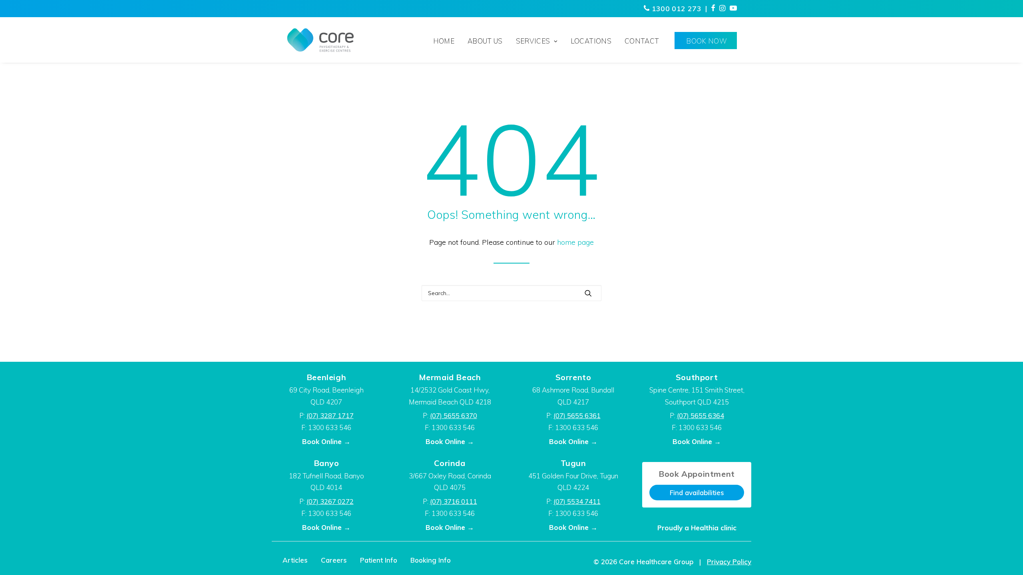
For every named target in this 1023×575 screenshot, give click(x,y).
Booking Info (430, 560)
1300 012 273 (675, 8)
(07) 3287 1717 (330, 415)
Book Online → (326, 441)
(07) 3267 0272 (330, 501)
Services (533, 41)
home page (575, 242)
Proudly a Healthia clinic (696, 527)
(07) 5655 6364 (700, 415)
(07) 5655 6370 (453, 415)
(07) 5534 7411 (577, 501)
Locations (591, 41)
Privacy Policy (729, 561)
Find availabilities (697, 492)
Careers (334, 560)
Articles (295, 560)
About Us (485, 41)
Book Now (706, 41)
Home (443, 41)
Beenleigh (326, 377)
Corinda (449, 463)
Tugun (573, 463)
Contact (642, 41)
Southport (697, 377)
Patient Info (378, 560)
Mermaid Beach (450, 377)
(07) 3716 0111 (453, 501)
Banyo (326, 463)
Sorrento (573, 377)
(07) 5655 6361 (577, 415)
